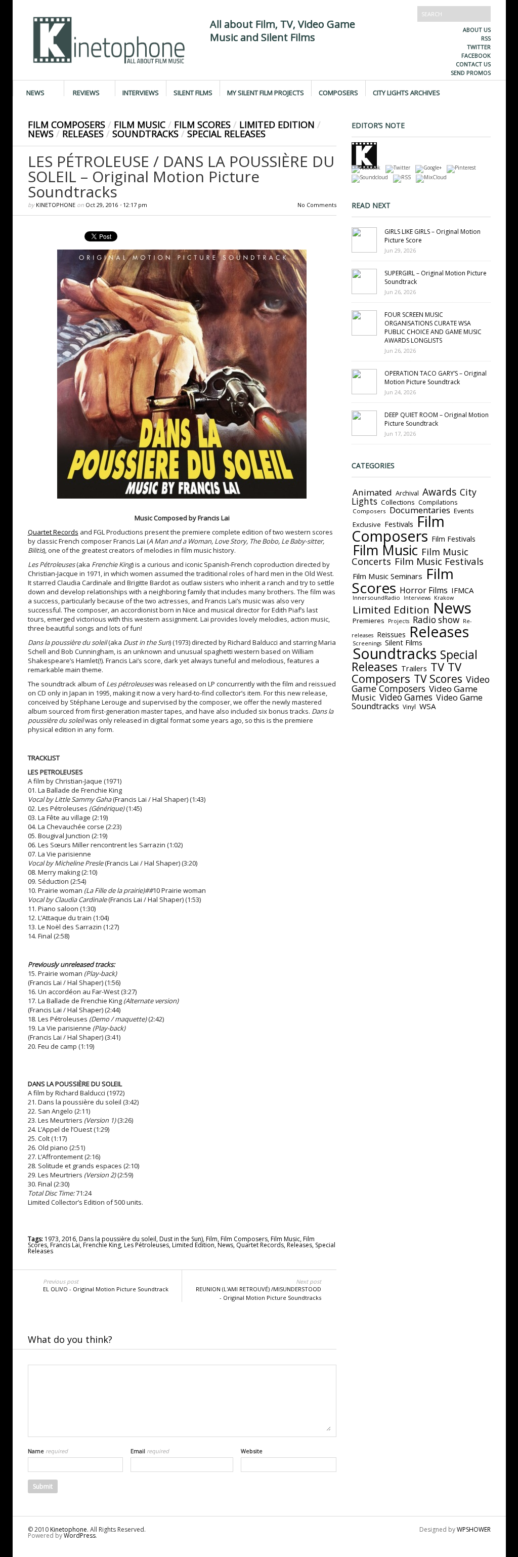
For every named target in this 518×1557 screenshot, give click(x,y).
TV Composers (406, 672)
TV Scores (438, 678)
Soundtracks (145, 134)
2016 (69, 1239)
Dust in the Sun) (181, 1239)
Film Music (139, 124)
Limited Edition (277, 124)
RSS (486, 38)
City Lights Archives (406, 92)
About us (477, 29)
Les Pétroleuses (146, 1245)
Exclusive (367, 524)
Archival (407, 493)
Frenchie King (102, 1245)
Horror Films (424, 590)
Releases (83, 134)
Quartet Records (53, 532)
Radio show (436, 620)
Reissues (391, 634)
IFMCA (462, 590)
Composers (338, 92)
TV (437, 667)
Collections (398, 502)
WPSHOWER (474, 1529)
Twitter (479, 47)
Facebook (476, 55)
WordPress (80, 1535)
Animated (372, 492)
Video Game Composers (421, 683)
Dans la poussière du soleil (117, 1239)
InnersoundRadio (376, 597)
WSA (427, 706)
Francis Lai (65, 1245)
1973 (52, 1239)
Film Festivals (453, 539)
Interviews (140, 92)
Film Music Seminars (387, 576)
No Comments (316, 205)
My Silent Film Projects (265, 92)
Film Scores (202, 124)
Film (212, 1239)
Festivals (398, 524)
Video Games (406, 697)
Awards (439, 492)
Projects (398, 621)
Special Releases (226, 134)
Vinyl (409, 707)
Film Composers (66, 124)
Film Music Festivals (439, 561)
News (35, 92)
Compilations (437, 502)
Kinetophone (55, 205)
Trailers (414, 668)
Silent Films (193, 92)
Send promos (471, 72)
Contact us (473, 64)
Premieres (368, 620)
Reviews (86, 92)
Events (464, 510)
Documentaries (420, 510)
